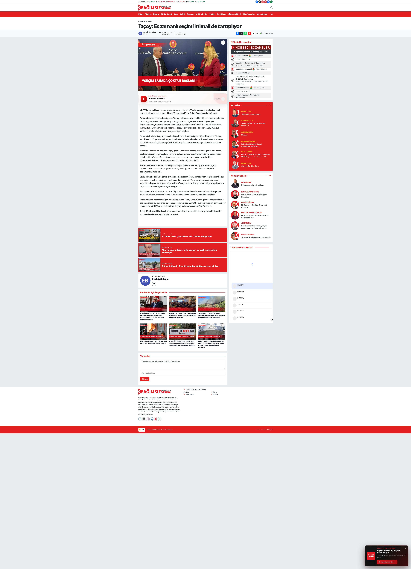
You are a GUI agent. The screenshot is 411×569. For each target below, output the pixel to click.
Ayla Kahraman (247, 234)
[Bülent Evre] (235, 113)
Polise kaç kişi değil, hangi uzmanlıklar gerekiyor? (251, 145)
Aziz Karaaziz (247, 120)
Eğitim (212, 14)
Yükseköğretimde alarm (250, 114)
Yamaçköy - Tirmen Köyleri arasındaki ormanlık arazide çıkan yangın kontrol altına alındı (211, 315)
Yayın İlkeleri (190, 394)
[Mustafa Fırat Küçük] (235, 194)
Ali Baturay (246, 223)
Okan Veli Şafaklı (248, 141)
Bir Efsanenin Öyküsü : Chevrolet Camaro (254, 206)
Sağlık (182, 14)
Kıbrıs (140, 14)
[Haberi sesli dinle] (144, 99)
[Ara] (271, 7)
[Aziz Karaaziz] (235, 123)
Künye (215, 392)
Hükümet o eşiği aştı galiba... (252, 185)
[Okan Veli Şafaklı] (235, 144)
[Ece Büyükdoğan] (145, 280)
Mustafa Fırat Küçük (250, 192)
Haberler (141, 21)
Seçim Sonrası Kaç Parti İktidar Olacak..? (253, 125)
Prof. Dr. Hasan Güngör (251, 213)
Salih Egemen (247, 132)
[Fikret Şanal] (235, 154)
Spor (176, 14)
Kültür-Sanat (166, 14)
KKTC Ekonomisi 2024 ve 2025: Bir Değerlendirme (255, 217)
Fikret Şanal (246, 152)
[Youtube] (155, 419)
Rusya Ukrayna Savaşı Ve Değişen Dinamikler (254, 196)
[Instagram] (148, 419)
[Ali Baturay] (235, 225)
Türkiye (148, 14)
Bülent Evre (246, 111)
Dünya (156, 14)
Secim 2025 (236, 14)
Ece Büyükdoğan (160, 279)
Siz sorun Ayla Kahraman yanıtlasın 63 (256, 237)
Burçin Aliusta (247, 202)
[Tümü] (270, 105)
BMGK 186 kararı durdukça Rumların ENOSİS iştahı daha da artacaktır (255, 156)
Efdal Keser (246, 163)
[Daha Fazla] (249, 33)
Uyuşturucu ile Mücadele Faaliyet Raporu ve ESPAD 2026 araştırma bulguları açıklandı (182, 315)
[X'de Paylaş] (241, 33)
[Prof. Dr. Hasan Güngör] (235, 215)
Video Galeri (262, 14)
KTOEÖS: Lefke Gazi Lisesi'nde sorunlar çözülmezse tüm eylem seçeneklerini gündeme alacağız (182, 343)
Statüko (244, 135)
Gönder (145, 379)
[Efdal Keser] (235, 165)
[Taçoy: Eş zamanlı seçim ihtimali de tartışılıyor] (182, 65)
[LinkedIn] (151, 419)
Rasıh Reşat (246, 182)
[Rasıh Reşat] (235, 184)
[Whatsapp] (159, 419)
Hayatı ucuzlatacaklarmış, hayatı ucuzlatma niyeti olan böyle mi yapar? (254, 227)
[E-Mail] (154, 284)
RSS (142, 430)
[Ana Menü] (272, 14)
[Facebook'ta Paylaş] (237, 33)
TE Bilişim (269, 430)
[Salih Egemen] (235, 133)
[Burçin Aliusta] (235, 205)
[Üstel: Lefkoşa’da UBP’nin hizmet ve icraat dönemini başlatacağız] (153, 331)
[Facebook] (140, 419)
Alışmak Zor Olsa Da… (250, 166)
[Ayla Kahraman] (235, 236)
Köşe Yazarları (249, 14)
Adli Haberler (202, 14)
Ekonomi (190, 14)
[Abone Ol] (266, 33)
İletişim (215, 394)
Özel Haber (222, 14)
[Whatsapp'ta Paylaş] (245, 33)
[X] (144, 419)
